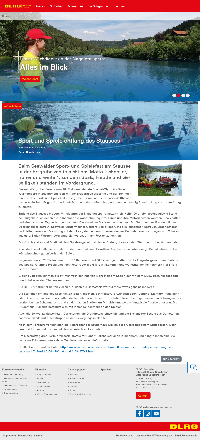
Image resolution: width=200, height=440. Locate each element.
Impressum (9, 435)
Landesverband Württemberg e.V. (154, 435)
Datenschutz (25, 435)
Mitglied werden (33, 79)
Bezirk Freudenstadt (186, 435)
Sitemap (38, 435)
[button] (15, 59)
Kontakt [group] (143, 395)
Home (5, 16)
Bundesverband (124, 435)
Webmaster (35, 152)
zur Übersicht (171, 358)
